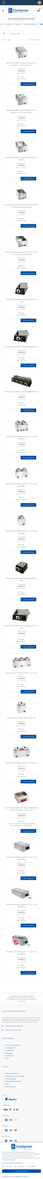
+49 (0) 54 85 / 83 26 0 (13, 1030)
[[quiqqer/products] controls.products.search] (3, 2)
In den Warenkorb (28, 84)
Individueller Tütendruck (14, 1081)
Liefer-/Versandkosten (13, 1045)
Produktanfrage (11, 1079)
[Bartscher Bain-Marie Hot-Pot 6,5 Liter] (21, 707)
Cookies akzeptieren (21, 1171)
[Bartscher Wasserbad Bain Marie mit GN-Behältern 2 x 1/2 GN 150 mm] (21, 99)
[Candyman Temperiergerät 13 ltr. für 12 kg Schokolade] (21, 893)
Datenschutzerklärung (8, 1163)
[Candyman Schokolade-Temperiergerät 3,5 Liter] (21, 288)
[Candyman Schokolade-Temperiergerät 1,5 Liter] (21, 567)
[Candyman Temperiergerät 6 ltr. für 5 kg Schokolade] (21, 846)
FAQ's (7, 1084)
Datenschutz (10, 1056)
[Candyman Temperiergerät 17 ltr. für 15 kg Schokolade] (21, 941)
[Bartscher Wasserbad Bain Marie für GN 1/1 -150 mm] (21, 147)
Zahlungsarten (10, 1048)
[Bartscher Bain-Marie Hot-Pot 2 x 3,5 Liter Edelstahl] (21, 473)
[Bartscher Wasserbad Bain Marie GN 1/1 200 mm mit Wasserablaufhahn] (21, 194)
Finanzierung (10, 1050)
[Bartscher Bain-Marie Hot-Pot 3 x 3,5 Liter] (21, 662)
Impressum (9, 1053)
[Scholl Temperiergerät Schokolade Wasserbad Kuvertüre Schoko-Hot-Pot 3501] (21, 797)
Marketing (33, 1166)
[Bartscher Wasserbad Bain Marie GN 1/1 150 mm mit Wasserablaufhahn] (21, 241)
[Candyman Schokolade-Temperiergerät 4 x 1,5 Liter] (21, 615)
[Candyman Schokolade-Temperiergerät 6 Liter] (21, 336)
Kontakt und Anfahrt (12, 1073)
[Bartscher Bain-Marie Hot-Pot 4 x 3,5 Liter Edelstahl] (21, 426)
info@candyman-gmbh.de (14, 1026)
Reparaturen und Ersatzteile (15, 1076)
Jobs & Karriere (11, 1086)
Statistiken (21, 1166)
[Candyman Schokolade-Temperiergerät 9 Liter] (21, 381)
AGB (7, 1058)
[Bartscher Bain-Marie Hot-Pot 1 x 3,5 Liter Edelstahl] (21, 520)
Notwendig (8, 1166)
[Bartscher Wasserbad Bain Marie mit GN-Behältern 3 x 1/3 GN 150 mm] (21, 52)
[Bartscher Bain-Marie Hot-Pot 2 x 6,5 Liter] (21, 752)
